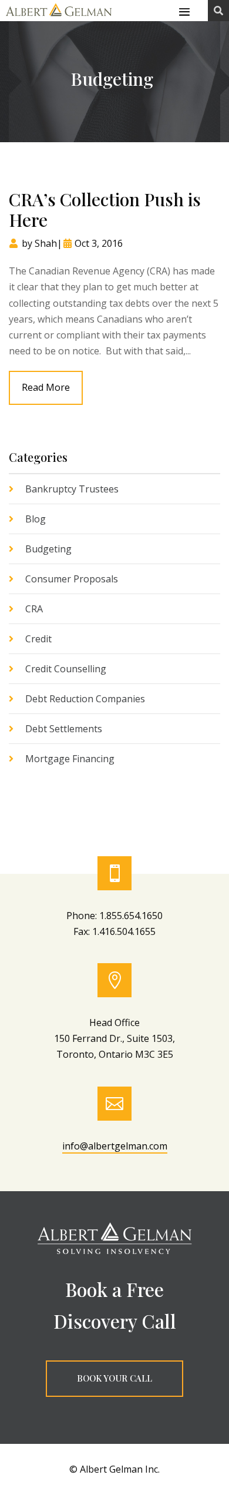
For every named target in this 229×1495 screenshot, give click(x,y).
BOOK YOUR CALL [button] (114, 1378)
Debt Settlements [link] (63, 728)
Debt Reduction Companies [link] (85, 698)
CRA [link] (34, 608)
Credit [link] (38, 638)
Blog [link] (35, 518)
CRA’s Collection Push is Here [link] (105, 209)
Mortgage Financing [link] (69, 758)
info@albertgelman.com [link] (114, 1145)
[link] (58, 17)
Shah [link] (46, 243)
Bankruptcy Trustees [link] (72, 488)
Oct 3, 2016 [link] (99, 243)
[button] (184, 11)
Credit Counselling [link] (65, 668)
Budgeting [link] (48, 548)
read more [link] (46, 387)
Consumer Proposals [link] (71, 578)
